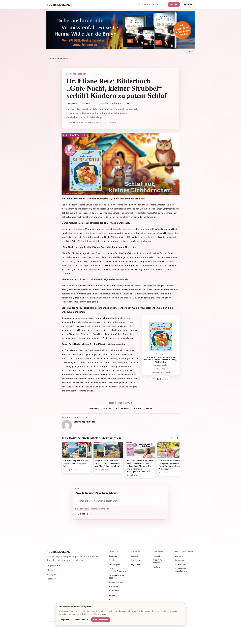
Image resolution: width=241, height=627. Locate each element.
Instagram (51, 574)
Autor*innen (114, 590)
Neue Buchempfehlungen (117, 569)
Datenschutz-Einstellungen (181, 569)
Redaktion (63, 58)
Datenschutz (180, 564)
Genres (112, 595)
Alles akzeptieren (100, 619)
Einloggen (83, 513)
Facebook (85, 103)
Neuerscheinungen (117, 582)
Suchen (174, 4)
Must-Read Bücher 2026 (117, 576)
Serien (111, 599)
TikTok (49, 570)
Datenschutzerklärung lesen (94, 614)
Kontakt (156, 567)
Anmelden (135, 560)
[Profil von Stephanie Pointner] (67, 425)
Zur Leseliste (162, 379)
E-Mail (127, 103)
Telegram (116, 103)
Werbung (179, 556)
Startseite (51, 58)
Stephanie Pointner (84, 421)
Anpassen (65, 619)
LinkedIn (104, 103)
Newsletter (157, 556)
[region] (120, 460)
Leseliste (134, 556)
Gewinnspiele (114, 564)
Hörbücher (113, 586)
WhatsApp (72, 103)
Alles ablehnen (81, 619)
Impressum (180, 560)
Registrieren (136, 564)
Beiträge (112, 560)
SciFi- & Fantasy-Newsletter (160, 561)
